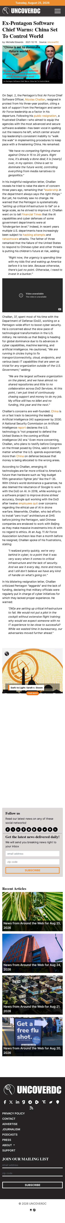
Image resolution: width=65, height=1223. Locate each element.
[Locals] (50, 829)
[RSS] (55, 829)
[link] (17, 673)
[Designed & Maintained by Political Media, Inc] (30, 1210)
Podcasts (10, 1134)
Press (6, 1139)
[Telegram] (29, 829)
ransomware (10, 238)
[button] (56, 653)
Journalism (11, 1129)
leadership (51, 189)
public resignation (45, 115)
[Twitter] (13, 829)
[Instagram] (18, 829)
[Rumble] (34, 829)
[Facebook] (7, 829)
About (7, 1145)
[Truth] (39, 829)
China (54, 411)
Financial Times (31, 214)
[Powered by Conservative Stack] (34, 1210)
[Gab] (23, 829)
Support (8, 1150)
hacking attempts (34, 234)
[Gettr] (44, 829)
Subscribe (32, 870)
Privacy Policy (13, 1113)
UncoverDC (21, 11)
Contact (8, 1118)
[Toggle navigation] (58, 11)
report (22, 427)
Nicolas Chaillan (35, 99)
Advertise (10, 1124)
